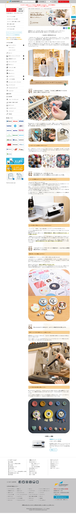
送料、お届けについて (35, 463)
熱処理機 (10, 96)
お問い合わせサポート (12, 10)
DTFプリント (11, 64)
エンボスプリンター (12, 108)
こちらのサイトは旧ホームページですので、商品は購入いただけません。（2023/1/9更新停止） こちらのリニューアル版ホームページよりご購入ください (38, 6)
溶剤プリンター (10, 492)
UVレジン (41, 496)
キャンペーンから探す (11, 16)
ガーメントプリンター (13, 61)
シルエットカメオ (12, 50)
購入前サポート (34, 471)
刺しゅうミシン (9, 34)
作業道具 (41, 498)
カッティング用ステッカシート (45, 488)
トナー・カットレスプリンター (22, 494)
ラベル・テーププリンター (14, 99)
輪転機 (10, 93)
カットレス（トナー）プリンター (15, 82)
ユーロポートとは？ (19, 13)
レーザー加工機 (11, 79)
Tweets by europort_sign (10, 182)
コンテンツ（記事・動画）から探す (13, 21)
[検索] (37, 2)
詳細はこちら (53, 449)
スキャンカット (9, 32)
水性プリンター (19, 490)
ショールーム (12, 469)
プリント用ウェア (42, 500)
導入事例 (32, 8)
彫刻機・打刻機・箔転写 (13, 102)
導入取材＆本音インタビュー (39, 8)
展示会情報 (12, 468)
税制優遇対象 (17, 34)
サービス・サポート (55, 468)
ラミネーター (11, 90)
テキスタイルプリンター (13, 87)
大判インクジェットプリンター (14, 55)
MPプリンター (31, 492)
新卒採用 (11, 474)
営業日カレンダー (58, 494)
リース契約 (33, 474)
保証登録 (53, 466)
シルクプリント (11, 76)
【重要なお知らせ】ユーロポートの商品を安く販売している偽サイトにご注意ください (38, 505)
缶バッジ (30, 488)
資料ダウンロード (55, 463)
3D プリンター (11, 105)
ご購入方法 (33, 469)
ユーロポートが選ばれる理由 (15, 463)
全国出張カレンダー (13, 466)
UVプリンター (11, 70)
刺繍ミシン (19, 488)
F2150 (20, 32)
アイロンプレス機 (12, 67)
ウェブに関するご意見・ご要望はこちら (61, 499)
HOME (29, 8)
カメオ (16, 32)
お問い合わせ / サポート (63, 1)
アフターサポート (55, 461)
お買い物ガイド (10, 13)
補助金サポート (55, 465)
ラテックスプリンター (20, 492)
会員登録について (34, 468)
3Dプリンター (31, 498)
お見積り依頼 (20, 11)
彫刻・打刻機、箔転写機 (33, 496)
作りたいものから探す (11, 26)
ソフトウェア (11, 111)
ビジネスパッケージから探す (12, 19)
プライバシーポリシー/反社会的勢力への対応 (18, 471)
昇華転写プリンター (12, 58)
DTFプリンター (10, 496)
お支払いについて (34, 465)
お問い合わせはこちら (61, 497)
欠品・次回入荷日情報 (35, 466)
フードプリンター (12, 84)
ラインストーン (42, 494)
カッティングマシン (12, 45)
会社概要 (11, 461)
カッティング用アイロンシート (45, 490)
